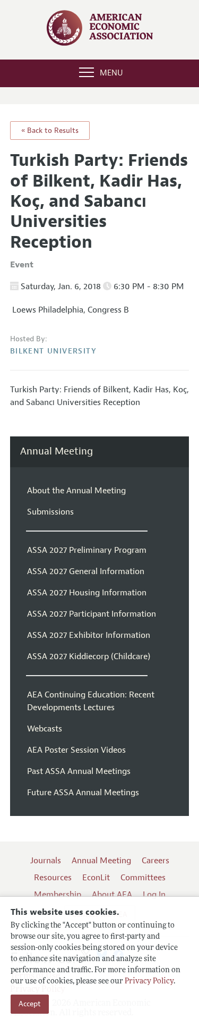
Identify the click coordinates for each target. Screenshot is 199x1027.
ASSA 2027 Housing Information (86, 592)
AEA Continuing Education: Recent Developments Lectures (90, 701)
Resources (53, 877)
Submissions (50, 512)
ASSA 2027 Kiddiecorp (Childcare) (88, 656)
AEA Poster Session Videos (76, 750)
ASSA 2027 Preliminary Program (86, 550)
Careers (155, 860)
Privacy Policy (149, 982)
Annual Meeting (56, 452)
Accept (30, 1003)
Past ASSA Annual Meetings (79, 771)
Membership (57, 894)
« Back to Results (50, 130)
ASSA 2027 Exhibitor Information (88, 635)
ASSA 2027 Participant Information (91, 614)
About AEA (112, 894)
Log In (154, 894)
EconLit (96, 877)
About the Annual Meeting (76, 490)
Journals (45, 860)
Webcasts (44, 728)
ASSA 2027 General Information (85, 571)
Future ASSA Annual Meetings (83, 792)
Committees (143, 877)
